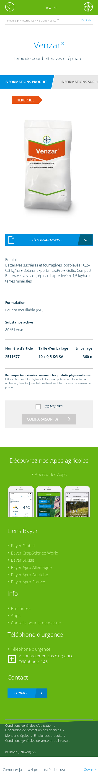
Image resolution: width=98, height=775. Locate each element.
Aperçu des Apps (51, 474)
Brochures (20, 608)
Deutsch (86, 20)
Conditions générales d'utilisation (28, 725)
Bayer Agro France (28, 582)
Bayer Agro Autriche (29, 574)
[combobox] (49, 240)
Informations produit (26, 81)
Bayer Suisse (22, 560)
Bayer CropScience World (34, 553)
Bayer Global (23, 545)
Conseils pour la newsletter (36, 622)
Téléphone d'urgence (30, 649)
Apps (15, 615)
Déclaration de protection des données (33, 730)
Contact (21, 693)
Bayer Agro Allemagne (31, 567)
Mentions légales (17, 735)
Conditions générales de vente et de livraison (37, 740)
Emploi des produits (48, 735)
